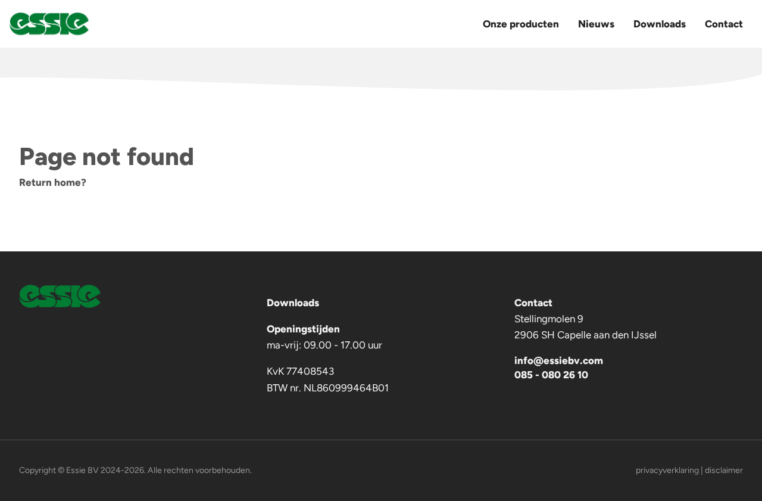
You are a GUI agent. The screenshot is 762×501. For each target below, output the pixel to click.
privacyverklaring (667, 470)
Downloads (659, 24)
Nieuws (596, 24)
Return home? (52, 182)
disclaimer (724, 470)
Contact (724, 24)
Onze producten (521, 24)
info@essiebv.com (558, 360)
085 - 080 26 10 (551, 375)
